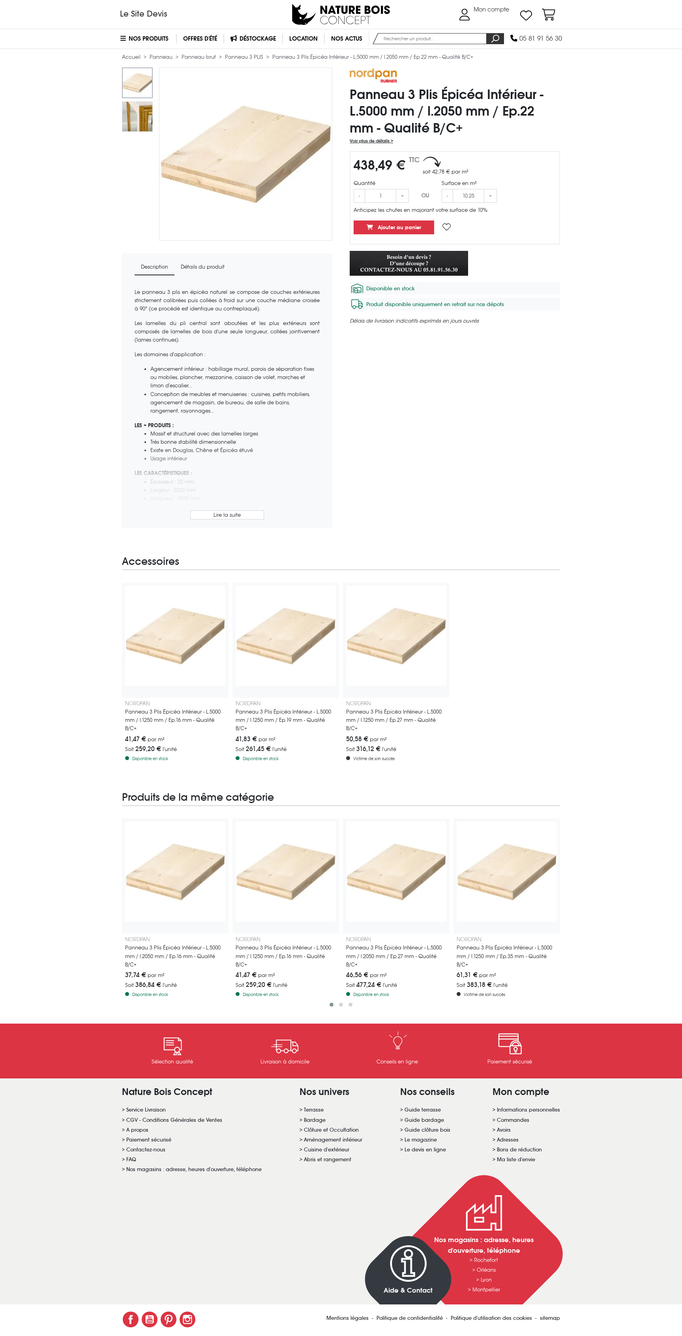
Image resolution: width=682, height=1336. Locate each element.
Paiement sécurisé (148, 1139)
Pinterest (168, 1319)
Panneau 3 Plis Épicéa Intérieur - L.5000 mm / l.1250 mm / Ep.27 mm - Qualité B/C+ (394, 720)
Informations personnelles (528, 1109)
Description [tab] (154, 266)
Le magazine (421, 1139)
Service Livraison (146, 1109)
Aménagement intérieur (333, 1139)
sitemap (550, 1318)
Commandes (513, 1120)
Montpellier (486, 1289)
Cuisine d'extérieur (326, 1149)
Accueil (132, 57)
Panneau (162, 57)
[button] (331, 1005)
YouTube (149, 1319)
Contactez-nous (145, 1149)
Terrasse (314, 1109)
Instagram (187, 1319)
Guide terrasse (423, 1109)
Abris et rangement (327, 1159)
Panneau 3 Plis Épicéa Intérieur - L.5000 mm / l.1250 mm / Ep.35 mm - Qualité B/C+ (504, 956)
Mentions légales (348, 1318)
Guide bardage (424, 1120)
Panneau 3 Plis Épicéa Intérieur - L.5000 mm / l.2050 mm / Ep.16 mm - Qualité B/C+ (173, 956)
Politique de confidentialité (410, 1318)
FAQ (131, 1159)
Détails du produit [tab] (203, 266)
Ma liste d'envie (516, 1159)
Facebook (131, 1319)
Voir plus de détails (370, 141)
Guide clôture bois (427, 1130)
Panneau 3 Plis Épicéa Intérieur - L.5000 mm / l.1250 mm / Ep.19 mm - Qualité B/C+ (283, 720)
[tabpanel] (227, 404)
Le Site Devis (143, 14)
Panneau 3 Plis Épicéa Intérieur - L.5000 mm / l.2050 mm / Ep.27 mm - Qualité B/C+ (394, 956)
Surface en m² (459, 183)
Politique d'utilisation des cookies (492, 1318)
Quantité (364, 183)
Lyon (486, 1279)
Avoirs (504, 1130)
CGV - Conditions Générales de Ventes (174, 1120)
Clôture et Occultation (331, 1130)
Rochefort (486, 1260)
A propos (137, 1130)
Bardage (315, 1120)
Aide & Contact (408, 1290)
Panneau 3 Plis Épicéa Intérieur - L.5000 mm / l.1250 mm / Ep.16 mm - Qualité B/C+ (173, 720)
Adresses (508, 1139)
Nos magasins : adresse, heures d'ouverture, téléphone (194, 1169)
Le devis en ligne (425, 1149)
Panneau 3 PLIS (245, 57)
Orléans (486, 1270)
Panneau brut (199, 57)
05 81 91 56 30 (539, 38)
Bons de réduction (519, 1149)
